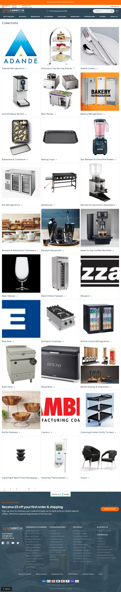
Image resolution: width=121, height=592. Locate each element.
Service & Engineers (103, 552)
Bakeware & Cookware (14, 159)
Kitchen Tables (31, 561)
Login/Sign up (114, 6)
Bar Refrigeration (11, 205)
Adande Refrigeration (13, 68)
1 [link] (4, 489)
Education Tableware (33, 550)
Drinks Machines (54, 533)
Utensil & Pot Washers (80, 558)
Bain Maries (47, 114)
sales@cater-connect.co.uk (27, 6)
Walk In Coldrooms (79, 547)
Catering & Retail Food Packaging (19, 478)
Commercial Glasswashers (82, 553)
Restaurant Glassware (33, 539)
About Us (100, 538)
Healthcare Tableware (33, 547)
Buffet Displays (10, 432)
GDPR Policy (73, 574)
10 (29, 489)
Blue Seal (7, 341)
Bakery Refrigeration (91, 114)
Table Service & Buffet (33, 544)
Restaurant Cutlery (32, 536)
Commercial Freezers (80, 536)
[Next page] (35, 489)
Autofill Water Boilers (13, 114)
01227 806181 (14, 6)
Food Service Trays (32, 542)
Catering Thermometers (53, 478)
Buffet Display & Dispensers (95, 387)
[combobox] (103, 11)
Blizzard (85, 296)
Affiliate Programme (104, 530)
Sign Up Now (109, 509)
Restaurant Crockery (33, 533)
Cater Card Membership (105, 555)
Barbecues (46, 205)
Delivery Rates (88, 574)
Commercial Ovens (55, 539)
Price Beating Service (104, 549)
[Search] (111, 11)
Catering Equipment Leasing (106, 558)
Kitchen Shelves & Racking (34, 564)
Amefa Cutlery (88, 68)
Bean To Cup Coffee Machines (96, 250)
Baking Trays (48, 159)
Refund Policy (41, 574)
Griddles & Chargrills (56, 547)
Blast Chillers (77, 542)
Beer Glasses (8, 296)
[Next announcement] (115, 2)
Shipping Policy (57, 574)
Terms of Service (24, 574)
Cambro (45, 432)
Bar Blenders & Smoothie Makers (97, 159)
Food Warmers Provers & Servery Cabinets (57, 551)
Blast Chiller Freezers (52, 296)
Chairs (84, 478)
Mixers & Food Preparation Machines (58, 556)
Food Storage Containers (34, 558)
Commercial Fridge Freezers (82, 539)
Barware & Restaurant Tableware (19, 250)
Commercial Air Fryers (56, 536)
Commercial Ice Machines (82, 550)
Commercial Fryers (55, 542)
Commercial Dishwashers (81, 556)
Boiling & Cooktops (51, 341)
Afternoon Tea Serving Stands (56, 68)
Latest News (101, 544)
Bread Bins (46, 387)
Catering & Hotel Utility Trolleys (97, 432)
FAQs (101, 574)
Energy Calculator (103, 547)
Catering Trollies (31, 553)
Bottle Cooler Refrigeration (95, 341)
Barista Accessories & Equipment (98, 205)
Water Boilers (54, 559)
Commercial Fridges (80, 533)
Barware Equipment (51, 250)
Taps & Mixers (30, 567)
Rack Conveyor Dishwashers (83, 561)
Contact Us (101, 541)
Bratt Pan (52, 530)
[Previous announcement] (6, 2)
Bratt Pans (7, 387)
